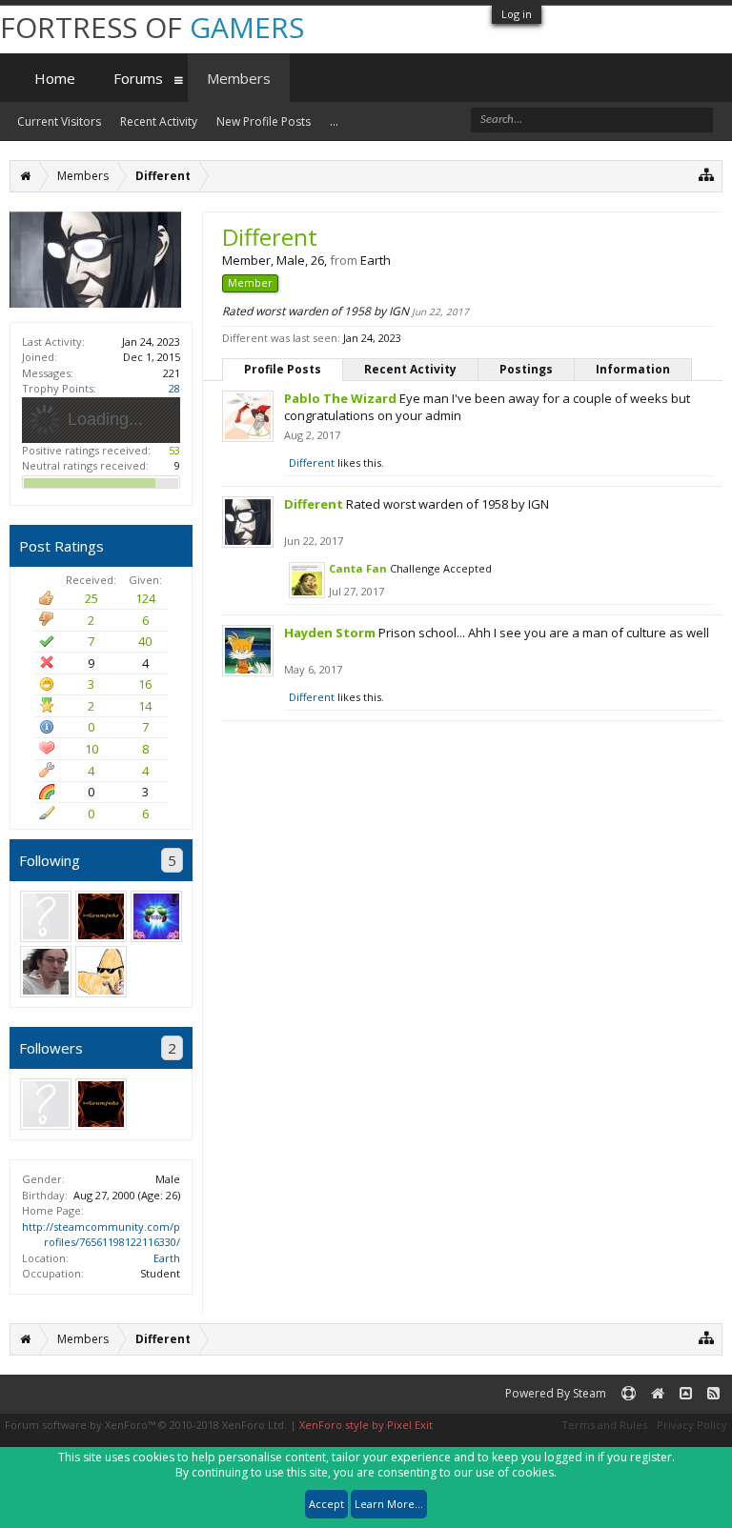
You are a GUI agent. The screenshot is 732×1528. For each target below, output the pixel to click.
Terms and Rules (604, 1424)
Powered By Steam (555, 1393)
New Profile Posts (263, 121)
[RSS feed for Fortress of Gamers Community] (713, 1394)
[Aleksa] (156, 916)
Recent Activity (410, 369)
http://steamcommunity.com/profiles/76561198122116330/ (101, 1234)
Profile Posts (282, 369)
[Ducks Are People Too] (45, 916)
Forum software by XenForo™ (146, 1424)
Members (239, 78)
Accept (326, 1504)
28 (174, 388)
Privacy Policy (692, 1424)
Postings (526, 369)
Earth (166, 1258)
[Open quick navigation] (707, 174)
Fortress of (152, 27)
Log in (516, 14)
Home (54, 78)
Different (312, 462)
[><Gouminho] (101, 916)
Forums (138, 78)
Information (633, 369)
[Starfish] (101, 971)
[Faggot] (45, 971)
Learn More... (389, 1504)
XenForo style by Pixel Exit (366, 1424)
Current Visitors (59, 121)
